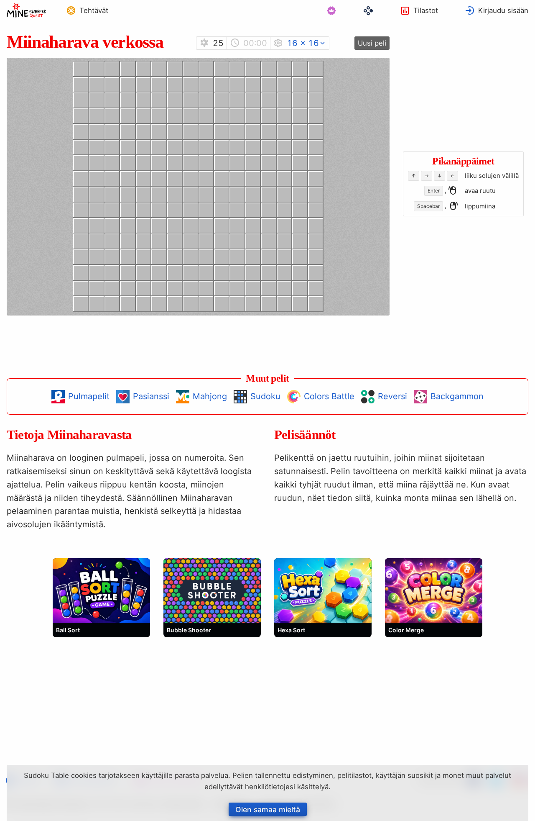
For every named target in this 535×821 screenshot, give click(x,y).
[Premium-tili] (331, 10)
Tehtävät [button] (93, 10)
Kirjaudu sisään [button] (503, 10)
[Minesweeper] (26, 10)
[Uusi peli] (372, 43)
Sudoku (265, 396)
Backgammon (457, 396)
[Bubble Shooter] (212, 590)
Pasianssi (151, 396)
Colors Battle (329, 396)
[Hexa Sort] (323, 590)
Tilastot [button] (425, 10)
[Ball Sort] (101, 590)
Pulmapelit (89, 396)
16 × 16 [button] (303, 43)
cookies (84, 775)
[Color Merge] (433, 590)
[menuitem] (87, 10)
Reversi (392, 396)
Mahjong (210, 396)
